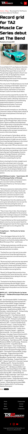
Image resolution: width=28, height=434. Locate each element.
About (5, 404)
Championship (21, 401)
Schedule (5, 408)
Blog (6, 11)
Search (21, 3)
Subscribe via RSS (2, 389)
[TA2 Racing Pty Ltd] (7, 3)
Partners (21, 406)
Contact (21, 404)
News (5, 406)
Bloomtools (17, 429)
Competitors (21, 408)
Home (2, 11)
